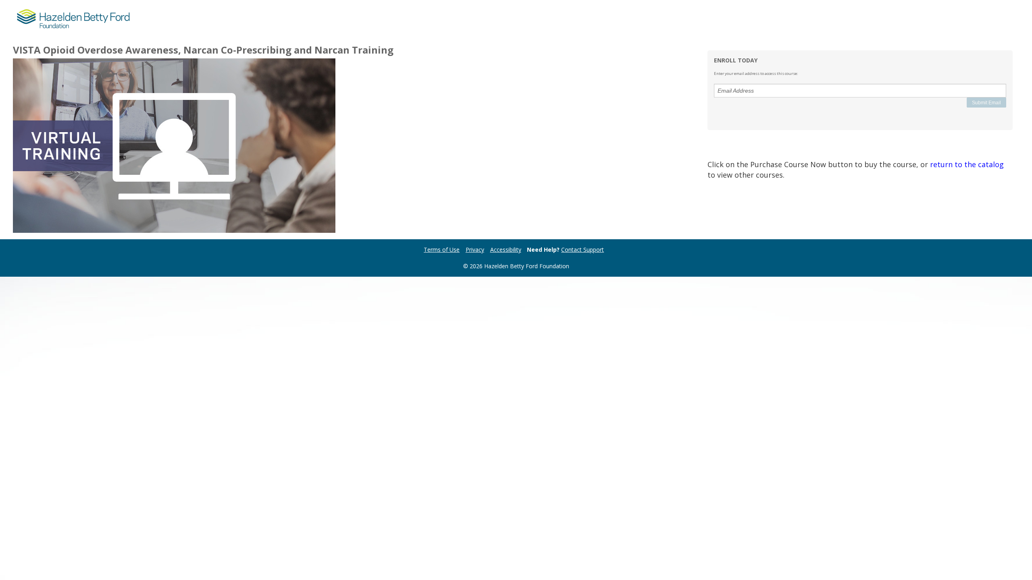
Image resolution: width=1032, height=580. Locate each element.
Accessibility (505, 249)
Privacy (475, 249)
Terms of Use (442, 249)
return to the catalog (967, 164)
